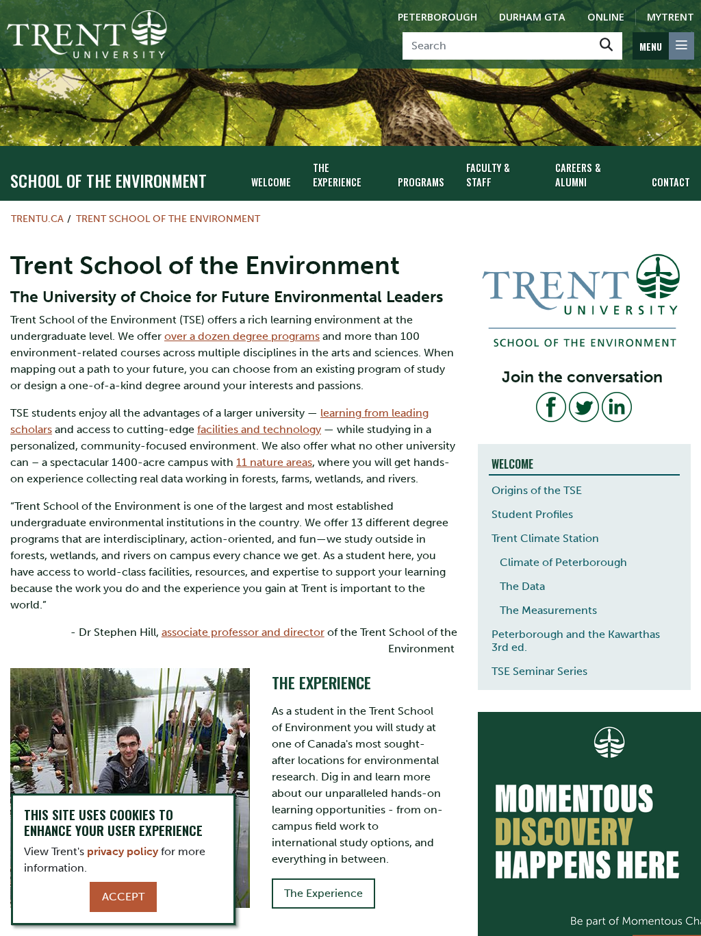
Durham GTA (532, 16)
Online (605, 16)
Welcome (271, 182)
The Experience (337, 174)
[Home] (87, 34)
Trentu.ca (37, 218)
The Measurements (548, 610)
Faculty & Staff (488, 174)
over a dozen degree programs (242, 336)
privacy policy (122, 851)
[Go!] (606, 46)
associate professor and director (243, 632)
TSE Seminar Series (539, 671)
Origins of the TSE (537, 490)
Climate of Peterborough (563, 562)
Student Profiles (532, 514)
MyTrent (670, 16)
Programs (421, 182)
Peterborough (437, 16)
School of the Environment (108, 180)
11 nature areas (274, 462)
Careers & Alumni (578, 174)
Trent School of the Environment (168, 218)
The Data (522, 586)
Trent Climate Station (545, 538)
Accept (123, 896)
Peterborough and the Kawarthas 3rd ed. (576, 641)
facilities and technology (259, 429)
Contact (671, 182)
